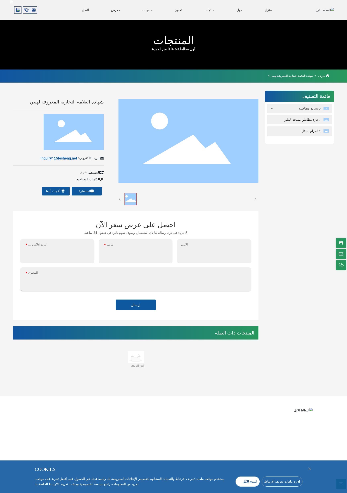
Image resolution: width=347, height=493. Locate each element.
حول (240, 10)
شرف (321, 76)
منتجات (209, 10)
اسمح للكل (250, 481)
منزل (268, 10)
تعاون (178, 10)
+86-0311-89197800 (304, 420)
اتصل (85, 10)
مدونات (147, 10)
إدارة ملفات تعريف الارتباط (282, 481)
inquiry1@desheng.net (59, 158)
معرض (115, 10)
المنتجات (173, 40)
